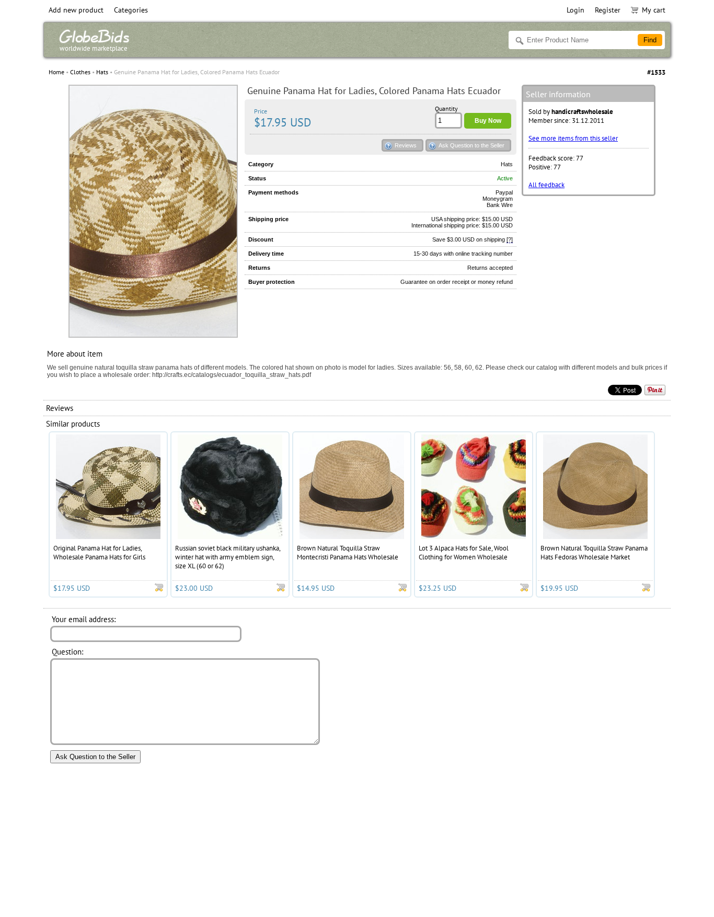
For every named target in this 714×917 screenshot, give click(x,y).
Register (607, 10)
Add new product (76, 10)
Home (56, 72)
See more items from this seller (573, 138)
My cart (653, 10)
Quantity (446, 108)
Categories (131, 10)
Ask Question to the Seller (471, 145)
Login (575, 10)
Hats (102, 72)
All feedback (546, 184)
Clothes (80, 72)
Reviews (406, 145)
